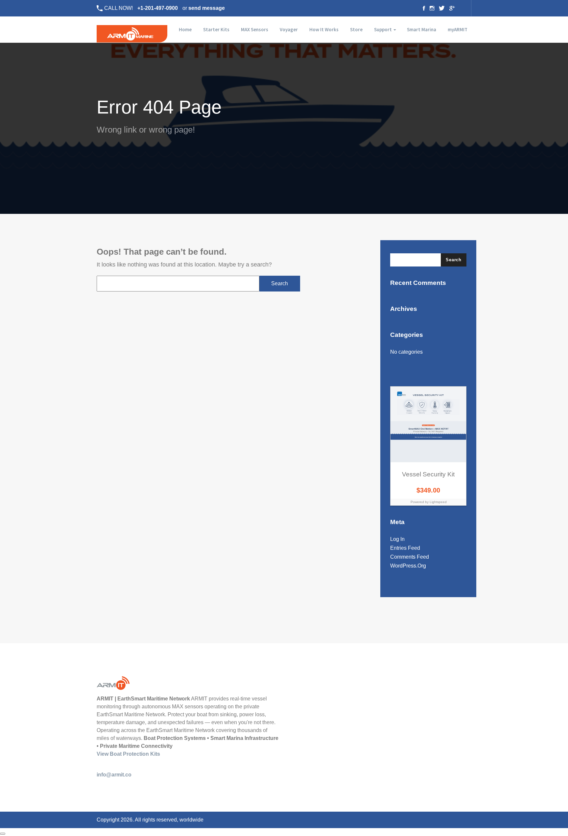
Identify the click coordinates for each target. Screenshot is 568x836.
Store (356, 29)
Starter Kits (216, 29)
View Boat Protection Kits (128, 754)
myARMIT (457, 29)
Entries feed (405, 548)
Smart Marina (421, 29)
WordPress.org (408, 566)
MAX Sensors (254, 29)
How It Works (324, 29)
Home (185, 29)
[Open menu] (2, 834)
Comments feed (409, 557)
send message (206, 8)
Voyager (289, 29)
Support (383, 29)
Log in (397, 539)
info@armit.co (114, 774)
